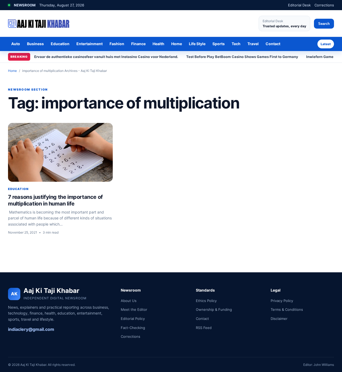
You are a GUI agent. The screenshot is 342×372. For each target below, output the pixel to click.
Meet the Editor (134, 309)
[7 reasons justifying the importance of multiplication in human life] (60, 152)
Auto (15, 43)
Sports (218, 43)
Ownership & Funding (214, 309)
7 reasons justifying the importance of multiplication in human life (55, 200)
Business (35, 43)
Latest (326, 44)
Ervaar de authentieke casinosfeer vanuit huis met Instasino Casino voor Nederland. (106, 57)
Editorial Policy (133, 318)
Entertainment (89, 43)
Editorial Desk (299, 5)
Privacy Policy (282, 301)
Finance (138, 43)
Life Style (197, 43)
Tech (236, 43)
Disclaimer (279, 318)
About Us (129, 301)
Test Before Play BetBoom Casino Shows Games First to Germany (242, 57)
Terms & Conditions (287, 309)
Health (158, 43)
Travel (253, 43)
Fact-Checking (133, 328)
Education (60, 43)
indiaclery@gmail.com (31, 329)
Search (324, 24)
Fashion (117, 43)
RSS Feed (204, 328)
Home (176, 43)
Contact (273, 43)
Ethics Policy (206, 301)
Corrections (324, 5)
